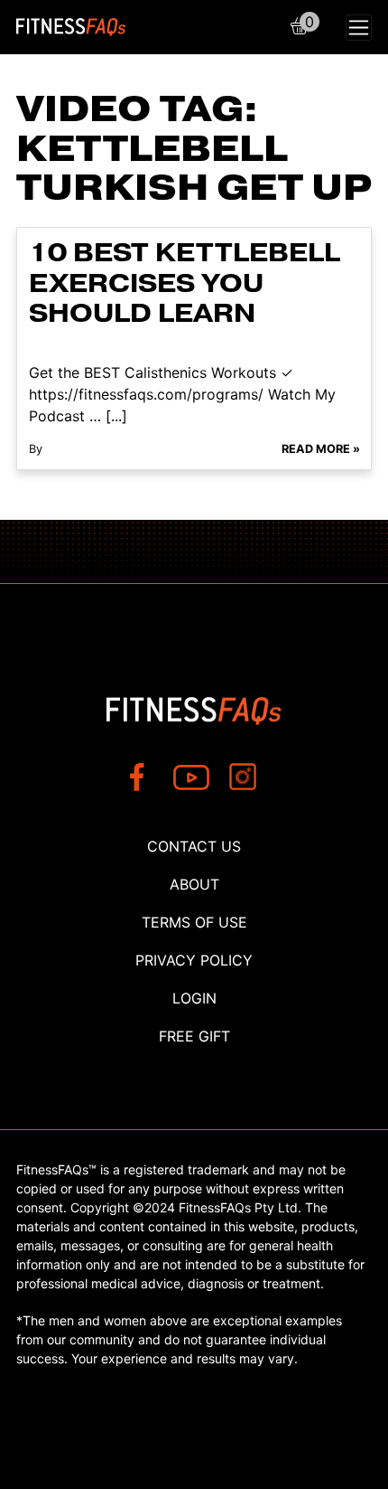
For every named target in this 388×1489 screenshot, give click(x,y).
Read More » (321, 449)
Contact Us (194, 846)
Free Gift (194, 1036)
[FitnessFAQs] (71, 27)
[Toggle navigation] (359, 27)
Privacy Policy (194, 960)
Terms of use (194, 922)
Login (194, 998)
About (194, 884)
